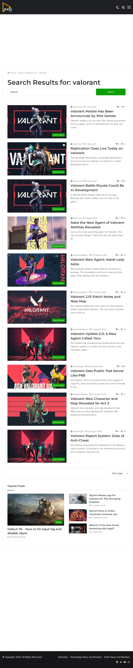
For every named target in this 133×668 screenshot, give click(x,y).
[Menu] (129, 8)
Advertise (63, 657)
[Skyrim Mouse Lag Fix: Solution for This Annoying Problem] (78, 499)
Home (12, 72)
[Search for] (123, 8)
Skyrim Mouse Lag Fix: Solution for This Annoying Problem (105, 499)
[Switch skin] (117, 8)
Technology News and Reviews (86, 657)
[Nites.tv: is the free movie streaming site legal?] (78, 528)
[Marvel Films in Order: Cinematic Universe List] (78, 515)
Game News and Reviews (117, 657)
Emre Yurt (77, 107)
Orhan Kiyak (78, 366)
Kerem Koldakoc (80, 255)
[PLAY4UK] (10, 7)
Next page (117, 473)
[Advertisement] (66, 40)
